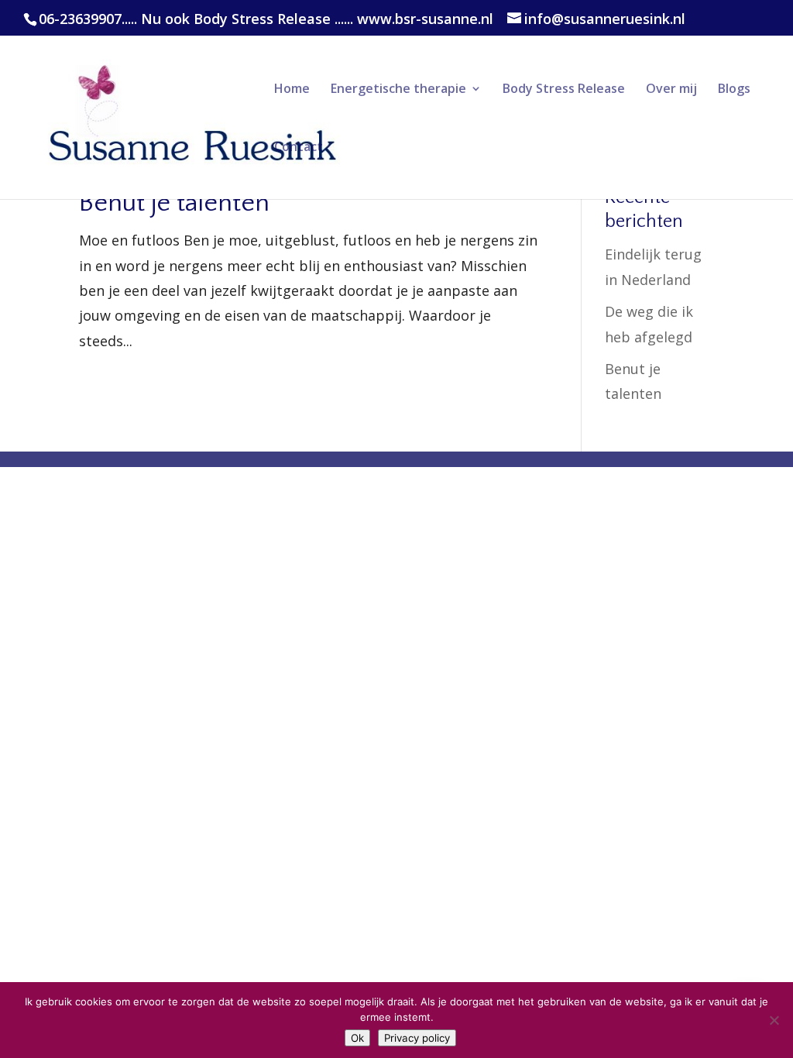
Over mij (671, 90)
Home (292, 90)
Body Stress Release (564, 90)
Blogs (734, 90)
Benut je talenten (174, 203)
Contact (298, 148)
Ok (357, 1038)
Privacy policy (417, 1038)
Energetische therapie (398, 90)
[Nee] (773, 1020)
